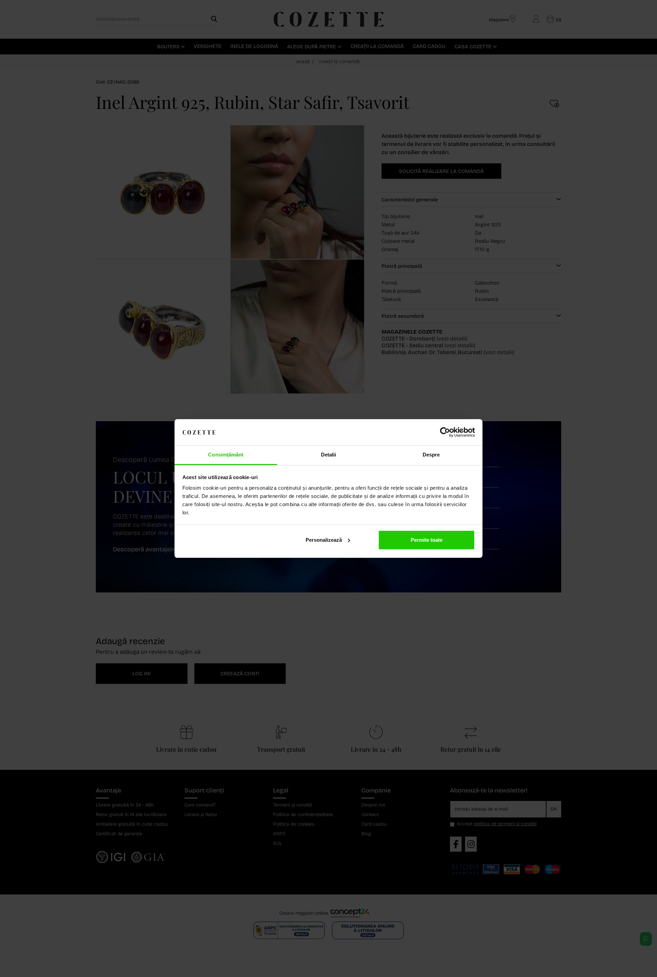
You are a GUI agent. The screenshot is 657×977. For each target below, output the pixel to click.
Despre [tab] (431, 455)
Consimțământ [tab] (225, 455)
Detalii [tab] (328, 455)
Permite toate (426, 540)
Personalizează (324, 540)
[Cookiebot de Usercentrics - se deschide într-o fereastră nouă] (445, 432)
